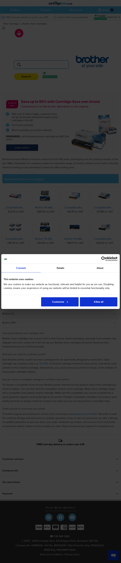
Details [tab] (60, 268)
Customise (58, 301)
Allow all (98, 301)
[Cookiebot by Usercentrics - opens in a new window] (103, 259)
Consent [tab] (21, 268)
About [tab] (100, 268)
